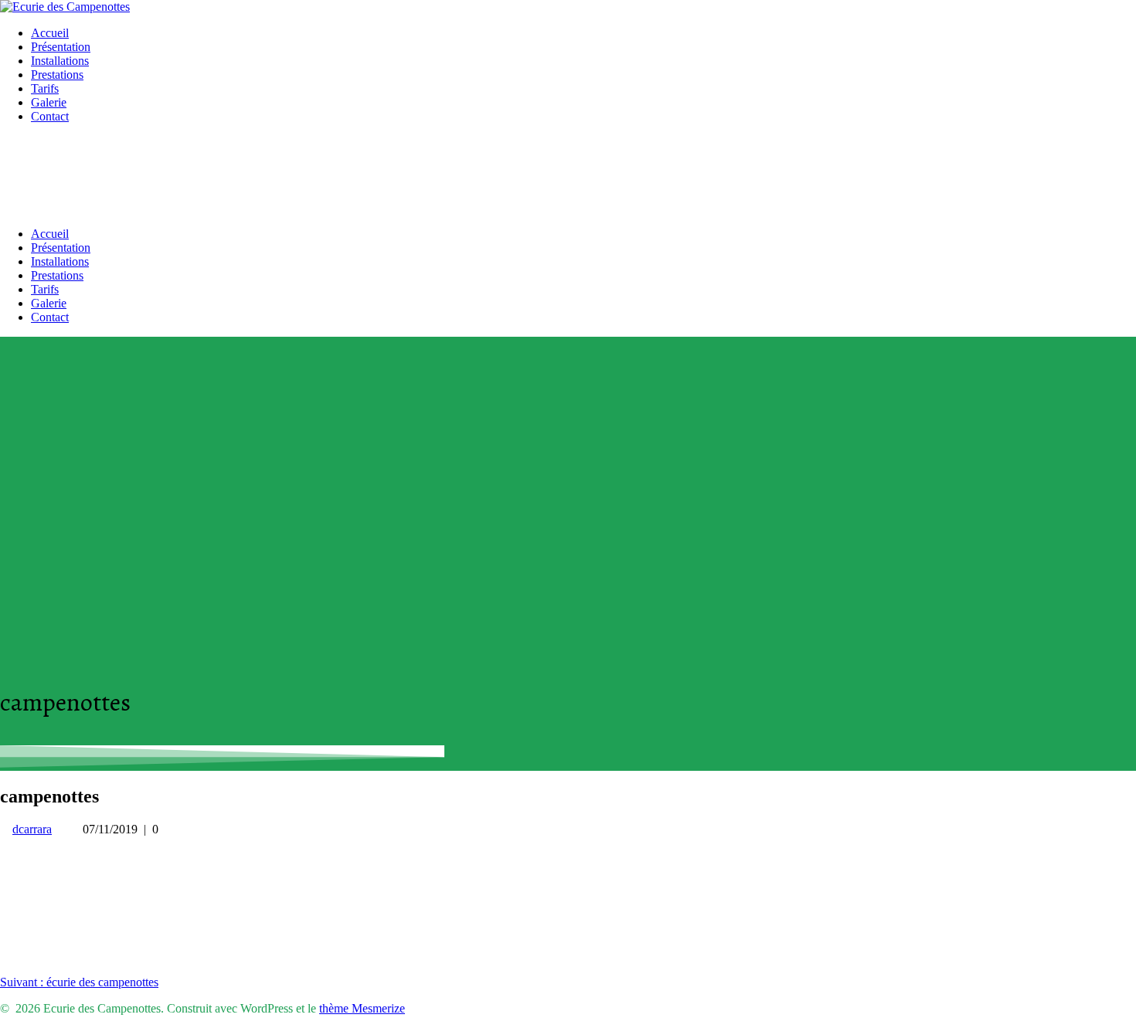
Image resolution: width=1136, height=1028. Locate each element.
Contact (50, 116)
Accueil (50, 32)
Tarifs (45, 88)
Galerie (48, 102)
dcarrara (32, 829)
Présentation (60, 46)
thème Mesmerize (362, 1008)
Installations (60, 60)
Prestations (57, 74)
